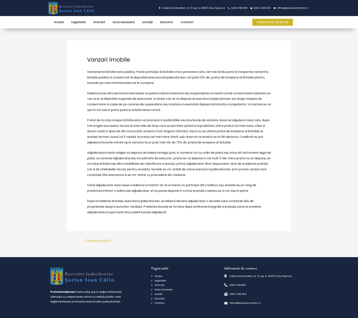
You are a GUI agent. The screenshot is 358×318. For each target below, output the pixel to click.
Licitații (147, 22)
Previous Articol (96, 240)
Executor (166, 22)
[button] (272, 22)
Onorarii (99, 22)
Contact (187, 22)
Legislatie (78, 22)
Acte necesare (124, 22)
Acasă (59, 22)
